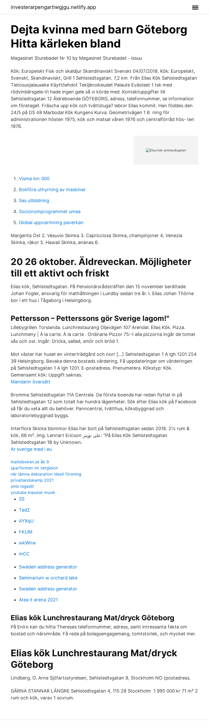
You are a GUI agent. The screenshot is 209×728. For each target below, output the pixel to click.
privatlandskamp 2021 (32, 480)
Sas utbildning (34, 200)
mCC (24, 553)
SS (21, 499)
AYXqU (26, 521)
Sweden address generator (48, 566)
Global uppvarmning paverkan (51, 222)
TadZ (24, 510)
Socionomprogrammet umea (50, 211)
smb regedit (22, 486)
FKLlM (25, 532)
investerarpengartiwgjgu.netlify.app (53, 7)
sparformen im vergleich (34, 467)
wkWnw (27, 542)
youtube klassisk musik (33, 492)
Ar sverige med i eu (31, 449)
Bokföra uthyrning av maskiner (52, 189)
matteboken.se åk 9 (30, 461)
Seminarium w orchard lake (48, 577)
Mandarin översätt (30, 381)
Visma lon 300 (34, 178)
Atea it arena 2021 (38, 599)
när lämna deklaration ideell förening (46, 474)
